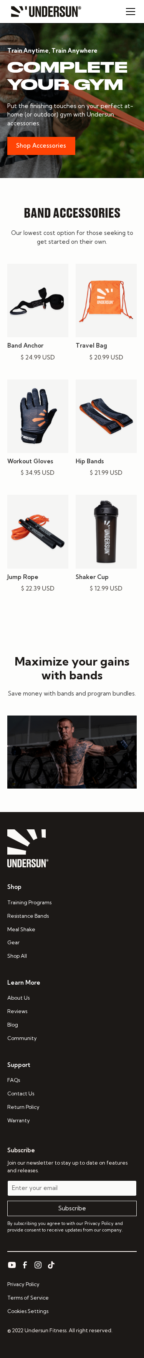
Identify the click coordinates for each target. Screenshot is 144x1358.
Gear (13, 942)
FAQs (13, 1080)
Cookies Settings (27, 1311)
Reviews (17, 1011)
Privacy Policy (23, 1284)
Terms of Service (28, 1298)
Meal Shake (21, 929)
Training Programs (29, 902)
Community (22, 1038)
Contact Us (20, 1093)
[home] (44, 11)
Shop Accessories (41, 145)
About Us (18, 998)
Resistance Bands (28, 916)
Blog (12, 1025)
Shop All (17, 956)
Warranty (18, 1120)
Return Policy (23, 1107)
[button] (129, 11)
